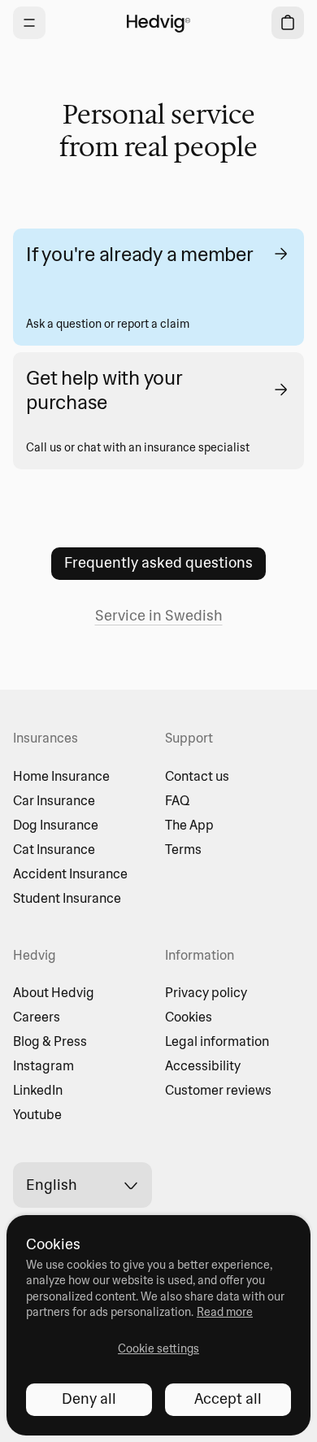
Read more (225, 1312)
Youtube (37, 1114)
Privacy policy (206, 992)
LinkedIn (38, 1090)
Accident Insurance (70, 873)
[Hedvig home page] (158, 23)
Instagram (43, 1065)
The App (189, 825)
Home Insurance (61, 776)
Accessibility (203, 1065)
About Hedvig (53, 992)
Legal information (217, 1041)
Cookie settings (158, 1348)
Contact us (197, 776)
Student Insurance (67, 898)
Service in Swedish (159, 615)
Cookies (188, 1017)
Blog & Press (50, 1041)
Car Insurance (54, 800)
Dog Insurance (55, 825)
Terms (183, 849)
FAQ (177, 800)
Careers (36, 1017)
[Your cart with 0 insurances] (287, 23)
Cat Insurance (54, 849)
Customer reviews (218, 1090)
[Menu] (29, 23)
